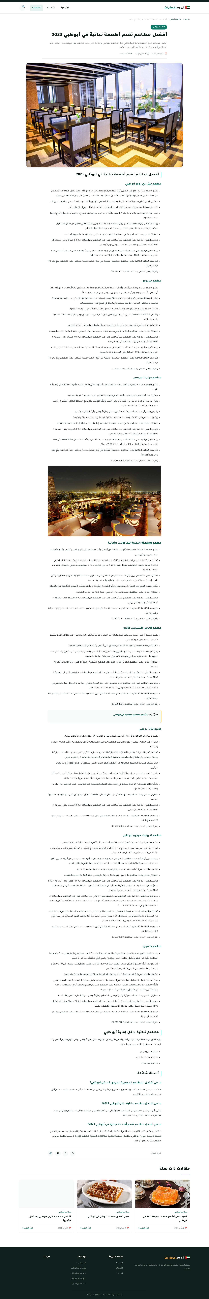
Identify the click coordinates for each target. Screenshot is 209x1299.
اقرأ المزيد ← (143, 1228)
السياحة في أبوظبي (78, 1268)
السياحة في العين (79, 1284)
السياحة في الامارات (78, 1273)
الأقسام (50, 8)
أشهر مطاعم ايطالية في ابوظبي (130, 715)
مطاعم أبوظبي (175, 20)
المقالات (36, 8)
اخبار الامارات (81, 1263)
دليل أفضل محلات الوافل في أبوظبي (108, 1217)
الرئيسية (65, 8)
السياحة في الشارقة (78, 1279)
